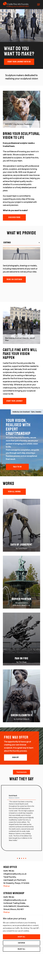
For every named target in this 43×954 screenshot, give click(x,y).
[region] (21, 934)
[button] (2, 25)
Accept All (21, 937)
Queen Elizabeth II (21, 715)
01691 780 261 (8, 871)
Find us (6, 886)
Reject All (21, 949)
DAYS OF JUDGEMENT (21, 544)
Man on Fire (21, 658)
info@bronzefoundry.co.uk (14, 874)
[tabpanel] (21, 265)
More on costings (14, 279)
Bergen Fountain (21, 599)
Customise (21, 943)
